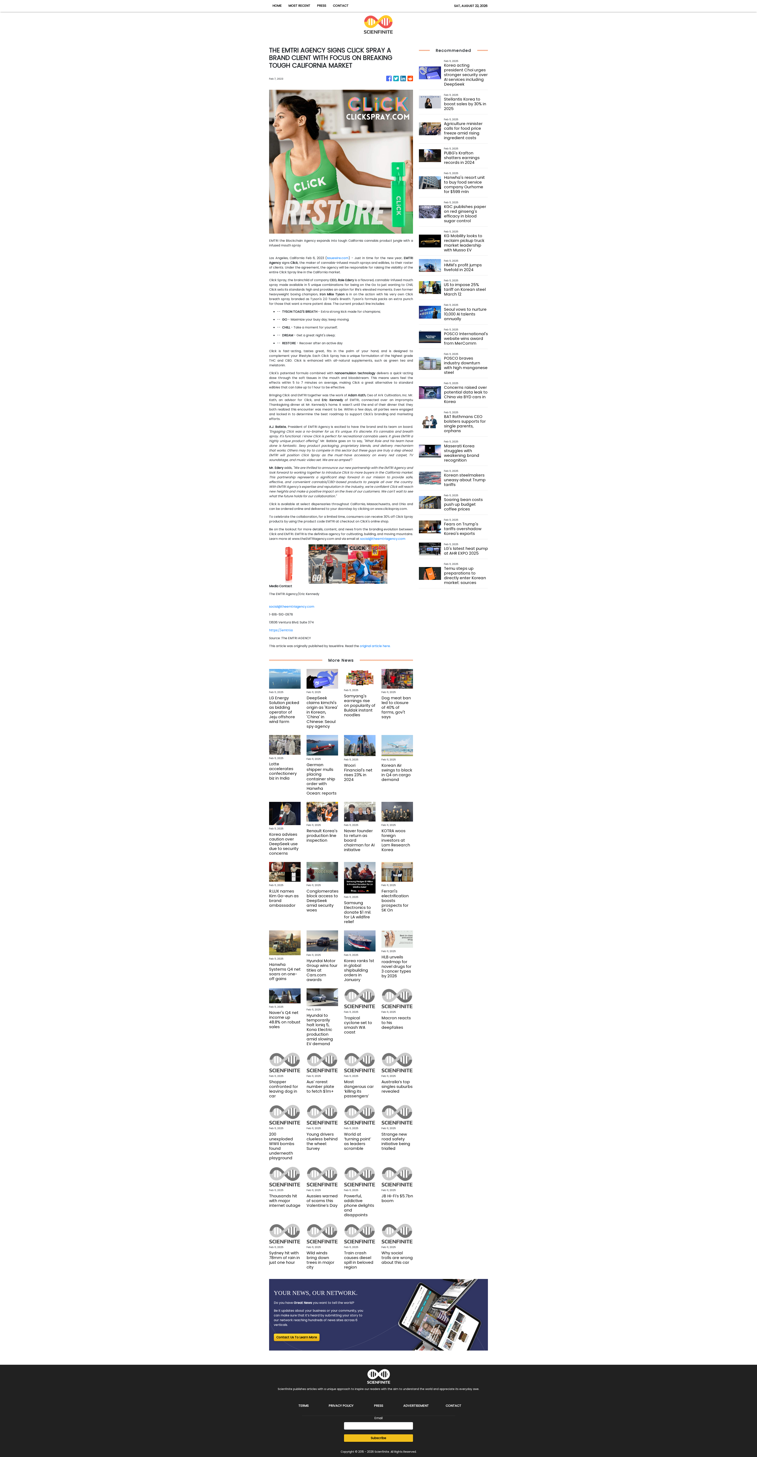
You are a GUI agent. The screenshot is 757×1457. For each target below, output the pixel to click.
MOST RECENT (299, 5)
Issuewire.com (338, 258)
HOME (277, 5)
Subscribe (378, 1438)
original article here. (375, 646)
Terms (303, 1405)
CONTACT (341, 5)
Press (378, 1405)
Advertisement (416, 1405)
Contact (453, 1405)
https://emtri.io (281, 630)
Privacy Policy (341, 1405)
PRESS (321, 5)
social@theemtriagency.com (382, 538)
